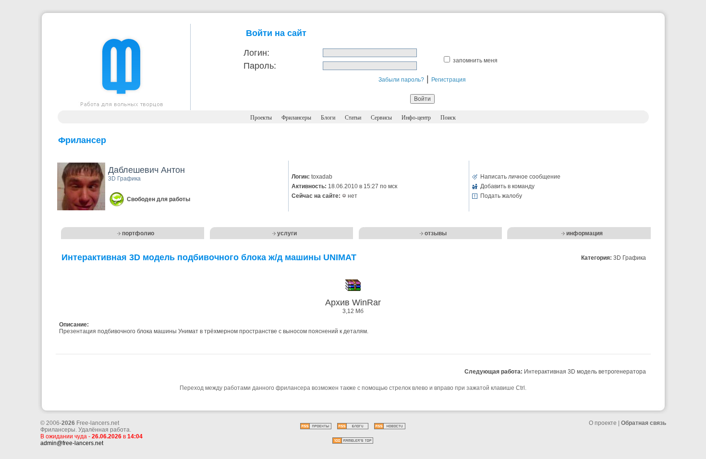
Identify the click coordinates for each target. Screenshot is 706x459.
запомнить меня (475, 60)
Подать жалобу (501, 196)
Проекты (261, 117)
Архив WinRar (353, 302)
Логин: (256, 53)
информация (584, 233)
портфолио (138, 233)
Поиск (448, 117)
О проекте (603, 423)
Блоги (328, 117)
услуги (287, 233)
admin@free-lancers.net (71, 443)
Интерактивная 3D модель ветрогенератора (585, 371)
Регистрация (448, 79)
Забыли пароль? (401, 79)
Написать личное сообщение (520, 176)
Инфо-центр (416, 117)
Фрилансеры (296, 117)
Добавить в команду (507, 186)
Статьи (353, 117)
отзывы (436, 233)
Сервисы (381, 117)
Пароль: (259, 66)
